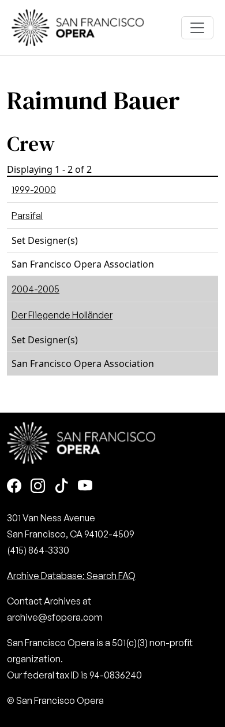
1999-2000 (34, 189)
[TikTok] (61, 486)
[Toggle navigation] (197, 27)
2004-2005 (35, 289)
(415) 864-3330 (38, 550)
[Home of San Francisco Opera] (78, 26)
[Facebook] (14, 486)
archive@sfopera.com (55, 617)
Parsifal (27, 215)
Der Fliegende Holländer (62, 315)
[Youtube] (85, 486)
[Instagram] (38, 486)
